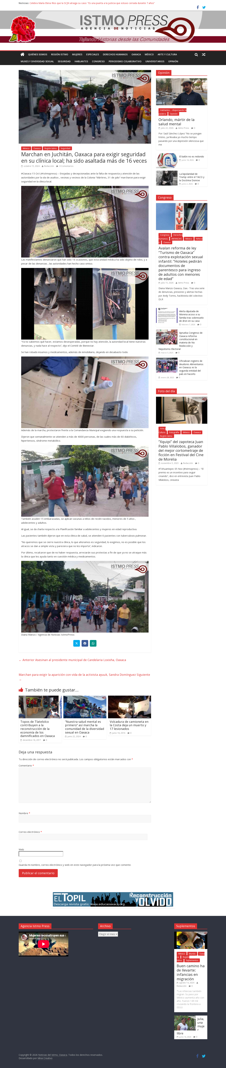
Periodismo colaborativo (125, 61)
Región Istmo (59, 54)
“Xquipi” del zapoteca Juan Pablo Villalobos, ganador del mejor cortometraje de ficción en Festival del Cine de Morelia (180, 450)
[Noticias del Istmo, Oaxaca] (113, 27)
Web (21, 849)
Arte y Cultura (167, 54)
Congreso (98, 61)
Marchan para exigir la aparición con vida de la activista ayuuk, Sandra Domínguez (84, 677)
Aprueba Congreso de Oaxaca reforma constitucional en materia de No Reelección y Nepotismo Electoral (180, 341)
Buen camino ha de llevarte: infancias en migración (191, 972)
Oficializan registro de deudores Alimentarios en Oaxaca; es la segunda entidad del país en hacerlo (191, 367)
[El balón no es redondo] (167, 155)
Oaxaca (136, 54)
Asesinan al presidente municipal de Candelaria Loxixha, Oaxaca (72, 660)
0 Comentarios (66, 166)
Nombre (24, 813)
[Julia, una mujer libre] (185, 1017)
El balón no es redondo (191, 156)
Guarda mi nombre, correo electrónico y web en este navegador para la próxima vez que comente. (75, 864)
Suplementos (192, 960)
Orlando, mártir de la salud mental (176, 121)
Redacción (49, 166)
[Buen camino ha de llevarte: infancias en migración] (190, 933)
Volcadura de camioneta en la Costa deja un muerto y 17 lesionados (129, 725)
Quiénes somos (37, 54)
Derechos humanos (115, 54)
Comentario (26, 765)
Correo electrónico (30, 831)
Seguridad (64, 61)
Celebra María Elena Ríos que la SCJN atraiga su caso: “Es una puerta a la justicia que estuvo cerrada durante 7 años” (92, 3)
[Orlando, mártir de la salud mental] (181, 80)
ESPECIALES (92, 54)
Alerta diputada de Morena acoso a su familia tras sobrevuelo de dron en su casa (191, 316)
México (149, 54)
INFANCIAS (176, 238)
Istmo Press (183, 128)
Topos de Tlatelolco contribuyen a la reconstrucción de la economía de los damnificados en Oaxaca (37, 729)
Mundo (192, 953)
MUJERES (77, 54)
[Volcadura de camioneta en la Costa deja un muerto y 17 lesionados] (129, 697)
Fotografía (174, 432)
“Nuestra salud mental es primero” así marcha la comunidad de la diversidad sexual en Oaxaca (84, 727)
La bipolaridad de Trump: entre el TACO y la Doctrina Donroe (191, 177)
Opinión (173, 61)
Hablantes (81, 61)
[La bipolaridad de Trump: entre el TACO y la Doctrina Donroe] (167, 172)
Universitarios (154, 61)
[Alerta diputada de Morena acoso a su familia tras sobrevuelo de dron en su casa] (167, 309)
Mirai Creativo (45, 1058)
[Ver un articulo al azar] (203, 54)
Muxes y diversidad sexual (37, 61)
